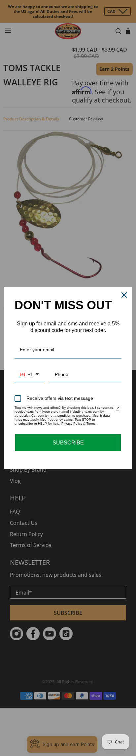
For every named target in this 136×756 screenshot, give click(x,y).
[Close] (124, 295)
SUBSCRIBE (68, 442)
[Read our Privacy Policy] (117, 409)
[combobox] (29, 374)
